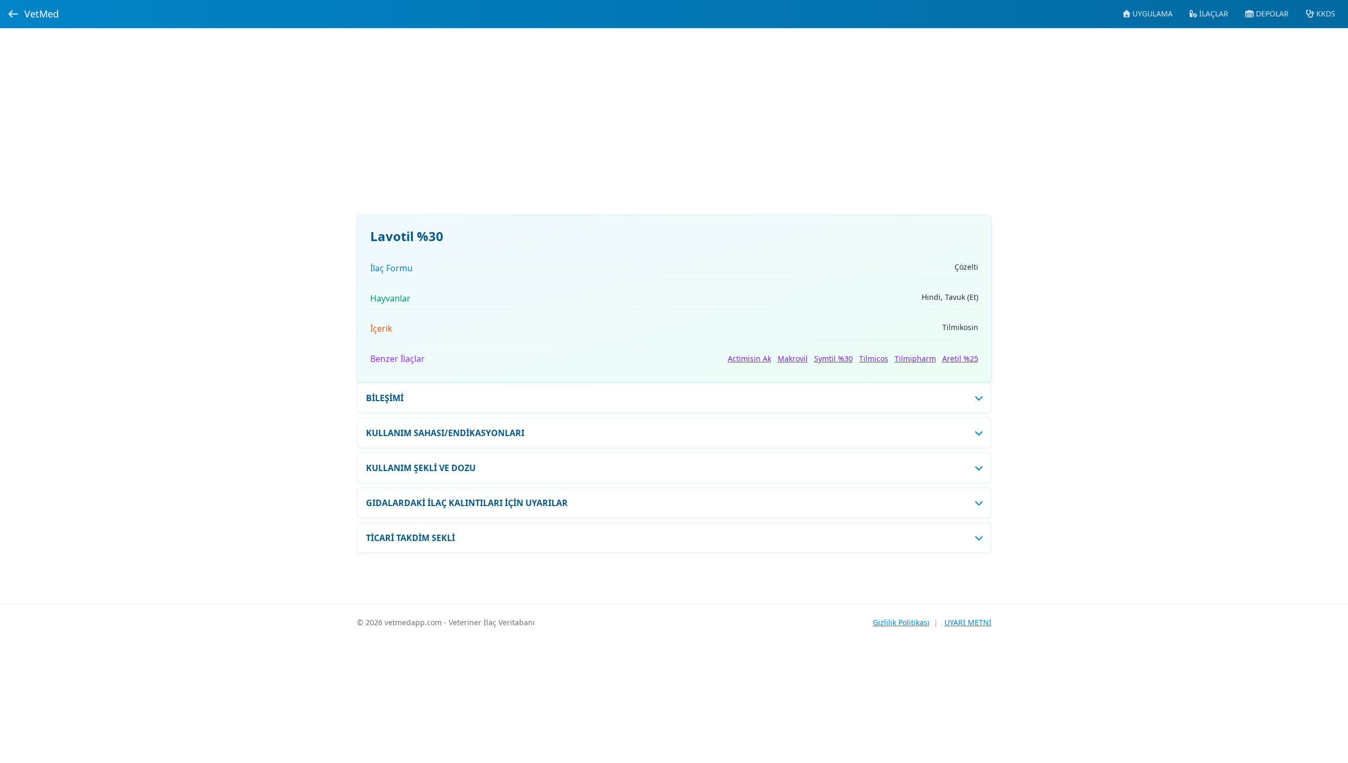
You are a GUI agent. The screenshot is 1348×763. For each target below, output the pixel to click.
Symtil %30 (833, 358)
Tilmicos (873, 358)
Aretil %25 (960, 358)
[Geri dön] (13, 14)
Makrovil (793, 358)
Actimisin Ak (749, 358)
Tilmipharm (915, 358)
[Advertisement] (674, 128)
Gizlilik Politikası (901, 622)
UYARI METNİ (968, 622)
